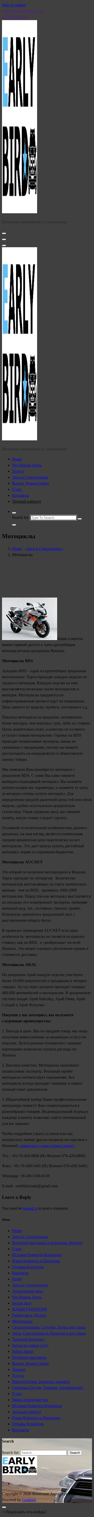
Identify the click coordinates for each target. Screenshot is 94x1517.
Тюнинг (19, 1369)
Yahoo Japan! (23, 1351)
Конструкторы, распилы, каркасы (41, 1381)
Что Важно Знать (26, 465)
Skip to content (14, 5)
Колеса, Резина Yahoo (30, 483)
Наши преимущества (30, 1400)
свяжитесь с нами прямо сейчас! (47, 1146)
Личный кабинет (26, 501)
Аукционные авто (27, 1291)
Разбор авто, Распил (29, 1315)
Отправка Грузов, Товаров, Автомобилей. (48, 1387)
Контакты (20, 495)
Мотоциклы (22, 1321)
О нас (17, 489)
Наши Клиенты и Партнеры (36, 1261)
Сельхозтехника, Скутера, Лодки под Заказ (49, 1327)
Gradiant (29, 1500)
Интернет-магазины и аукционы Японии (47, 1243)
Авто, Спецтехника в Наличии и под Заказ (49, 1333)
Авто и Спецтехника (30, 477)
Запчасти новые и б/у (30, 1345)
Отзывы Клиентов (28, 1267)
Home (17, 459)
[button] (24, 1512)
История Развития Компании (37, 1255)
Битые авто (21, 1303)
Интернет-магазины (29, 1357)
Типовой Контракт (28, 1339)
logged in (30, 1208)
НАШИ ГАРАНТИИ (29, 1309)
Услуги (18, 471)
